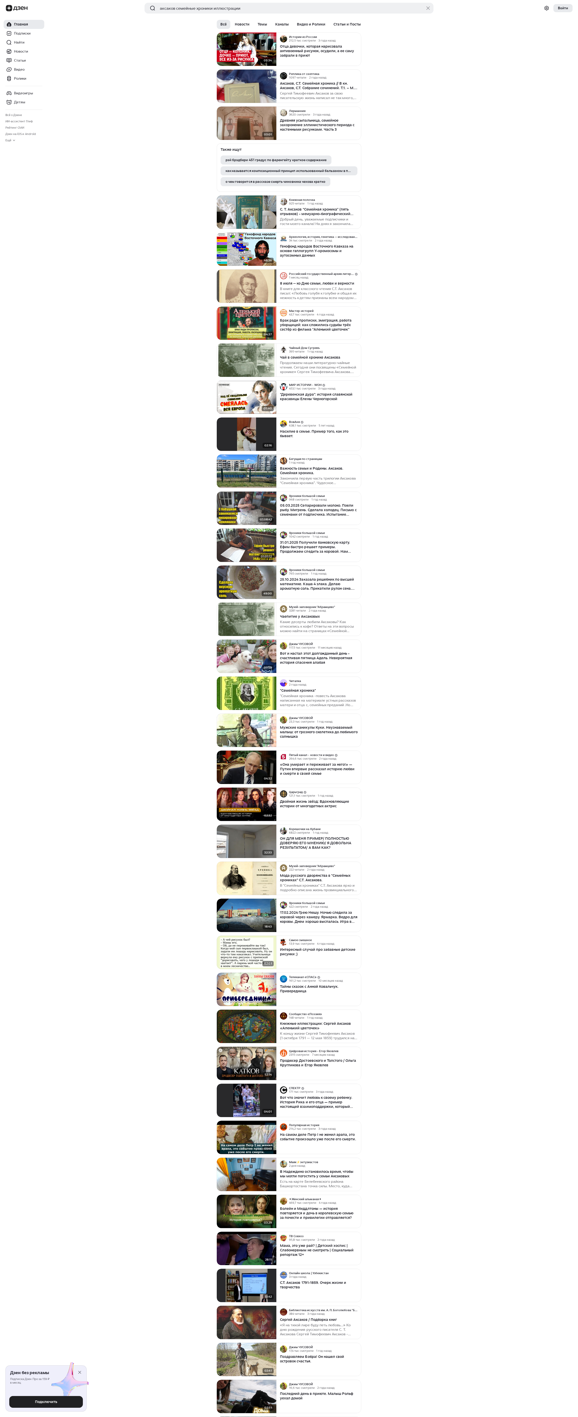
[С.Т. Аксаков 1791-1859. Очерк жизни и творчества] (246, 1285)
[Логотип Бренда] (9, 8)
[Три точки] (357, 38)
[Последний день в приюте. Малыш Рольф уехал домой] (246, 1396)
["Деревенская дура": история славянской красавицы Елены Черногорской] (246, 397)
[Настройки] (547, 8)
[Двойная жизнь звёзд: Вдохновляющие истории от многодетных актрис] (246, 804)
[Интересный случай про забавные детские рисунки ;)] (246, 952)
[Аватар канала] (283, 38)
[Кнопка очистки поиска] (428, 8)
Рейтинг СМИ (14, 127)
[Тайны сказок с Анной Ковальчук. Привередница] (246, 989)
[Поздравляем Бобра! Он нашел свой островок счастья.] (246, 1359)
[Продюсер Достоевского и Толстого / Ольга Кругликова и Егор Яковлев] (246, 1063)
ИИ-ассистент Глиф (19, 121)
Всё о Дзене (13, 115)
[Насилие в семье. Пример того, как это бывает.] (246, 434)
